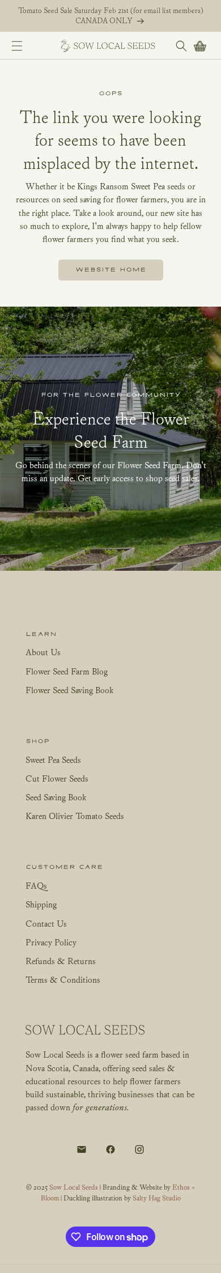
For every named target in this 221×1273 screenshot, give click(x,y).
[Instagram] (139, 1149)
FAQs (36, 885)
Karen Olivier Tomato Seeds (75, 815)
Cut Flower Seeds (57, 778)
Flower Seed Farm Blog (67, 671)
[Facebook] (110, 1149)
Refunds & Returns (61, 960)
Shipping (41, 904)
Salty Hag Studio (157, 1198)
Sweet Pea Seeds (53, 759)
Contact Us (46, 923)
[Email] (81, 1149)
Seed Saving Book (56, 797)
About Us (43, 651)
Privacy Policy (51, 942)
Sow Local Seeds (74, 1187)
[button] (16, 45)
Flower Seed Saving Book (70, 689)
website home (110, 270)
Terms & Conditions (63, 979)
